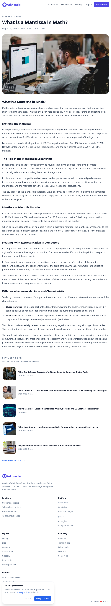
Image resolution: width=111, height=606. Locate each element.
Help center (7, 560)
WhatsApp (63, 507)
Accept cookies (42, 598)
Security (62, 551)
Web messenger (65, 511)
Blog (4, 543)
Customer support (10, 503)
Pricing (78, 4)
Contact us (63, 556)
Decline (28, 598)
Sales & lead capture (11, 507)
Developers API (9, 564)
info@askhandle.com (11, 577)
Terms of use (64, 543)
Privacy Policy (23, 592)
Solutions (65, 4)
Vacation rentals (9, 511)
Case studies (8, 551)
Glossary (6, 556)
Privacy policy (64, 547)
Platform (52, 4)
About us (62, 538)
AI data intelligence (11, 516)
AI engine (62, 521)
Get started (101, 4)
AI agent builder (65, 525)
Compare (6, 547)
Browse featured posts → (13, 460)
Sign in (89, 4)
